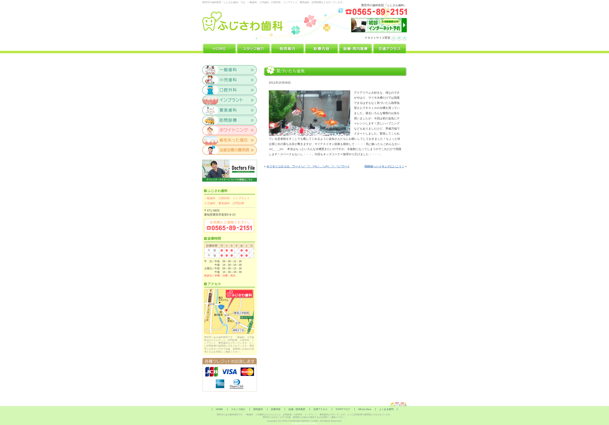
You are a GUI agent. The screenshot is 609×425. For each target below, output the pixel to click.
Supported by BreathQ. (304, 423)
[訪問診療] (229, 120)
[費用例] (229, 150)
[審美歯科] (229, 110)
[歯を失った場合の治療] (229, 140)
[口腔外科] (229, 90)
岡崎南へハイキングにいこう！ (384, 166)
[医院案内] (287, 48)
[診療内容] (321, 48)
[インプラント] (229, 100)
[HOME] (219, 48)
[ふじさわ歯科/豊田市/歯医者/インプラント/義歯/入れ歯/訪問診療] (242, 21)
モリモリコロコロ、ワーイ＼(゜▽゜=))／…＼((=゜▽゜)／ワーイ (308, 166)
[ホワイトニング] (229, 130)
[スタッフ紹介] (253, 48)
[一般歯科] (229, 70)
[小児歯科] (229, 80)
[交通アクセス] (390, 48)
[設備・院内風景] (356, 48)
